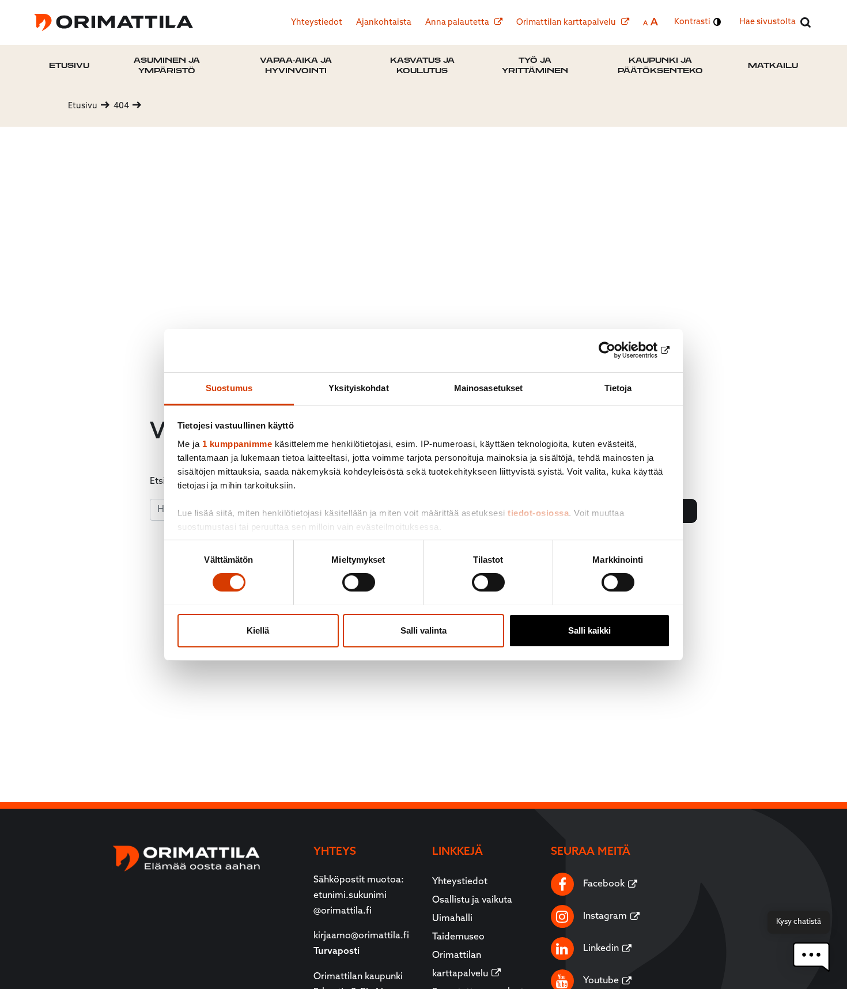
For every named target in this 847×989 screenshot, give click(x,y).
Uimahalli (452, 918)
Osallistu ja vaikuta (472, 900)
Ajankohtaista (383, 22)
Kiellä (258, 630)
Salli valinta (423, 630)
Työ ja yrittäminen (535, 65)
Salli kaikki (589, 630)
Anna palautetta (458, 22)
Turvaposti (336, 951)
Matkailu (773, 65)
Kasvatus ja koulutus (422, 65)
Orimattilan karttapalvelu (567, 22)
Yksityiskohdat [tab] (358, 387)
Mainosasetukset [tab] (488, 387)
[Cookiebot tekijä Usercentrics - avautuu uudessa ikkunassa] (619, 350)
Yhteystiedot (316, 22)
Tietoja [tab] (618, 387)
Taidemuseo (458, 937)
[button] (811, 957)
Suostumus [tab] (229, 387)
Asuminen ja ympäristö (167, 65)
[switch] (358, 582)
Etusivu (69, 65)
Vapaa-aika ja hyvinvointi (296, 65)
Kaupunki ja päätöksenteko (660, 65)
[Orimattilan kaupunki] (113, 22)
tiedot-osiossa (538, 512)
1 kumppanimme (237, 443)
